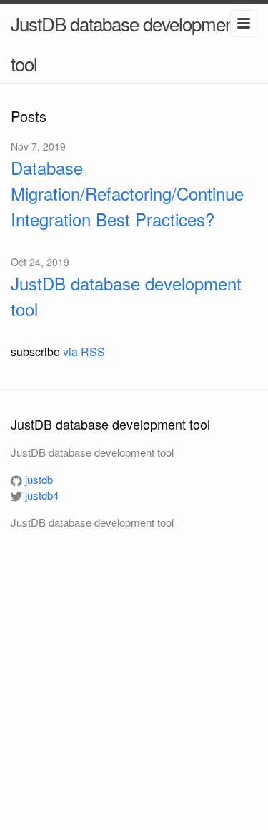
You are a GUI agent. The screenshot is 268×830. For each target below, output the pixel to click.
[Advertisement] (134, 675)
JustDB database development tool (125, 43)
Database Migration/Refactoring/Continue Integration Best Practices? (127, 193)
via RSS (84, 351)
